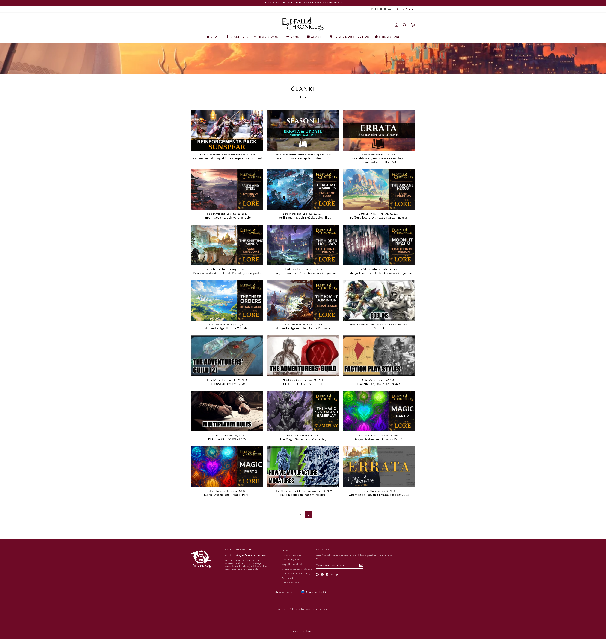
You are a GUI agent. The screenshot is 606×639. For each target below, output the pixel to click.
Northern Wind (384, 325)
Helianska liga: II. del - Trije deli (227, 328)
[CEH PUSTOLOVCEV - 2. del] (227, 355)
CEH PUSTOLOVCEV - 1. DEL (303, 384)
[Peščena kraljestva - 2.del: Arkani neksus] (379, 189)
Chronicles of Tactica (209, 155)
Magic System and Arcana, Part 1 (227, 495)
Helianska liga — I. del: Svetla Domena (303, 328)
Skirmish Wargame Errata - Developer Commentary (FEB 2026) (379, 160)
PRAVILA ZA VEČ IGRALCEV (227, 439)
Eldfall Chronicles (231, 155)
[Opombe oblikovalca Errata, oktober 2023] (379, 466)
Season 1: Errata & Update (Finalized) (303, 158)
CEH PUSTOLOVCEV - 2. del (227, 384)
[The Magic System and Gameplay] (303, 411)
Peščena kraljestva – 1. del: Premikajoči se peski (227, 273)
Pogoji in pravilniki (292, 564)
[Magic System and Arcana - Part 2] (379, 411)
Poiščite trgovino (291, 560)
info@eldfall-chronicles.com (250, 555)
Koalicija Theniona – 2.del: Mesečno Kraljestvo (303, 273)
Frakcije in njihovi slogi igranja (378, 384)
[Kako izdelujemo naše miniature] (303, 466)
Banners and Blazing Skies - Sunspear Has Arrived (227, 158)
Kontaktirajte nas (291, 555)
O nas (285, 550)
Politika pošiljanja (291, 582)
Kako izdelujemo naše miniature (303, 495)
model (296, 491)
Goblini (379, 328)
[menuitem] (213, 36)
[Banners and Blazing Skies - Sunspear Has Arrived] (227, 130)
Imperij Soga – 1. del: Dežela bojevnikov (303, 218)
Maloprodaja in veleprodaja (296, 573)
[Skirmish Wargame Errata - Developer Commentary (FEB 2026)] (379, 130)
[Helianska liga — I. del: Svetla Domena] (303, 300)
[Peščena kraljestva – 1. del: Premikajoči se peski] (227, 245)
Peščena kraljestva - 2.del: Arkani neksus (379, 218)
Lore (229, 214)
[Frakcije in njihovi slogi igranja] (379, 355)
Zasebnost (287, 578)
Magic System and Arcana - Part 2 (379, 439)
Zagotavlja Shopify (303, 631)
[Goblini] (379, 300)
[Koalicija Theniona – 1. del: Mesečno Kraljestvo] (379, 245)
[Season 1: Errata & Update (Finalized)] (303, 130)
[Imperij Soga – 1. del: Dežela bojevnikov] (303, 189)
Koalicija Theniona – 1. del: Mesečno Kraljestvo (379, 273)
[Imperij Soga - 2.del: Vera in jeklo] (227, 189)
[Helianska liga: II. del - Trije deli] (227, 300)
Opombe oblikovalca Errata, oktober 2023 (379, 495)
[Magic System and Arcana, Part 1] (227, 466)
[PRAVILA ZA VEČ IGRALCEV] (227, 411)
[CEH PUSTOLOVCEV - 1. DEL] (303, 355)
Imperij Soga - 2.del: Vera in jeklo (227, 218)
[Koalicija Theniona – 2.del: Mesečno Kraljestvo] (303, 245)
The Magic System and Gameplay (303, 439)
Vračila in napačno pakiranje (297, 569)
